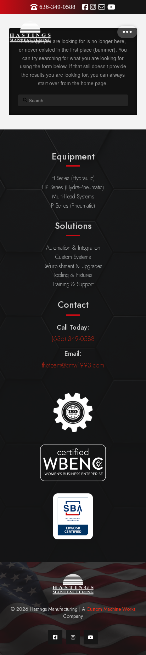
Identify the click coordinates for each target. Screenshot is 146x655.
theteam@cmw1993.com (73, 365)
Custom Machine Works (110, 609)
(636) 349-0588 (73, 338)
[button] (127, 32)
